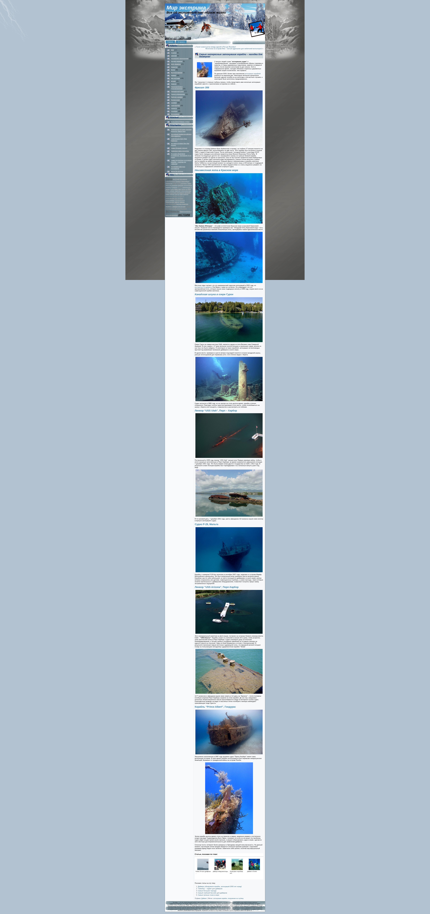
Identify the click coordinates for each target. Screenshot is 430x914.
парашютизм (180, 200)
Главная (170, 42)
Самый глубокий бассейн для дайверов (212, 893)
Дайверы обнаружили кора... (221, 871)
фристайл (177, 189)
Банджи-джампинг (177, 61)
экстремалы (172, 211)
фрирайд (188, 193)
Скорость (174, 108)
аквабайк (174, 56)
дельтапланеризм (172, 185)
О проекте (181, 42)
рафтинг (178, 191)
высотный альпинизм (180, 179)
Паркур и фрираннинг (178, 94)
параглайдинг (170, 194)
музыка (173, 81)
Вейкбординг (170, 202)
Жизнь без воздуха (177, 171)
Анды (172, 189)
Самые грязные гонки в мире (208, 895)
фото (180, 187)
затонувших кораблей (253, 73)
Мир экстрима (186, 8)
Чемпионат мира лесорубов (180, 151)
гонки (188, 206)
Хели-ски (184, 189)
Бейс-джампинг (176, 64)
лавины (182, 202)
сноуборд (184, 183)
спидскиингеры (186, 191)
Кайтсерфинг (184, 194)
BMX (172, 50)
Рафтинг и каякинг (177, 97)
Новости (173, 84)
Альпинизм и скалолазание (179, 58)
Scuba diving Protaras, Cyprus (180, 122)
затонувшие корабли (220, 898)
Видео (173, 70)
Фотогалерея (175, 114)
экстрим (184, 214)
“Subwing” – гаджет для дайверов (210, 888)
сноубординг (170, 181)
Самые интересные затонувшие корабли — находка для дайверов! (181, 162)
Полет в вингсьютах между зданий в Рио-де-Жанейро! (216, 47)
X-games (173, 53)
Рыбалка (174, 187)
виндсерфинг (170, 200)
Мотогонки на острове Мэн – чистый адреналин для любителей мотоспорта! (233, 48)
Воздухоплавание (176, 72)
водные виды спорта (175, 196)
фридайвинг (185, 181)
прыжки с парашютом (173, 206)
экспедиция (171, 204)
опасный (176, 183)
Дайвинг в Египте (252, 871)
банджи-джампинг (182, 204)
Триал (189, 183)
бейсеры (181, 185)
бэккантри (169, 183)
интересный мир (173, 209)
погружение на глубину (174, 198)
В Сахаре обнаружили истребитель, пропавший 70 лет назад (181, 155)
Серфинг (174, 103)
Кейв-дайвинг (170, 191)
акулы (177, 194)
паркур (177, 202)
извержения (186, 187)
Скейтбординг (175, 105)
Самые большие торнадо (179, 148)
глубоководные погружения (175, 193)
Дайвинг (173, 75)
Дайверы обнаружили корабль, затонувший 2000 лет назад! (220, 886)
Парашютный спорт (177, 91)
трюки (169, 178)
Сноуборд (174, 111)
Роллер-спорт (175, 100)
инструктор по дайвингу (203, 287)
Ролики (184, 209)
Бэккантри (174, 67)
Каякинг (178, 181)
